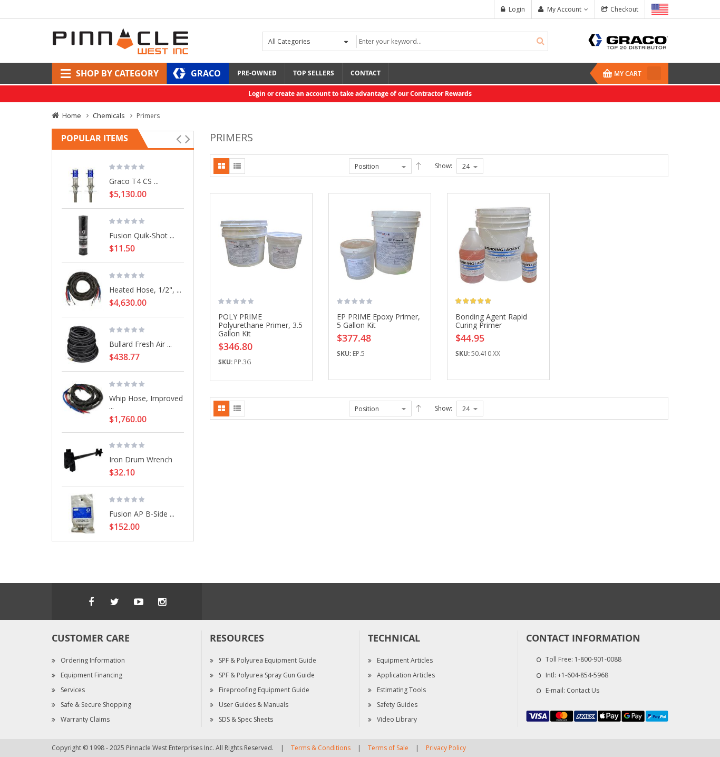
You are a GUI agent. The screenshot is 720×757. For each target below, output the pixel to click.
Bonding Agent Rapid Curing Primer (491, 321)
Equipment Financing (91, 675)
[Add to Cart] (300, 217)
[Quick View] (300, 254)
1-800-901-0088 (598, 659)
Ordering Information (93, 660)
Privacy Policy (446, 747)
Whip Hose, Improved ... (146, 402)
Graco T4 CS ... (134, 181)
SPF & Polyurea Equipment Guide (267, 660)
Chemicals (109, 115)
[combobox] (451, 41)
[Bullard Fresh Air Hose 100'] (83, 344)
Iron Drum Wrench (140, 459)
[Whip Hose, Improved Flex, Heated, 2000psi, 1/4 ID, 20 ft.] (83, 398)
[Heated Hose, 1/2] (83, 290)
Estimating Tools (401, 689)
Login (517, 9)
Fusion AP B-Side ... (141, 513)
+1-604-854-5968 (583, 675)
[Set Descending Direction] (418, 166)
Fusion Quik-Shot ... (141, 235)
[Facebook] (91, 601)
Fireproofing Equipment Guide (264, 689)
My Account (564, 9)
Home (71, 115)
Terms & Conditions (321, 747)
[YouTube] (138, 601)
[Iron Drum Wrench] (83, 460)
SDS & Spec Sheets (246, 719)
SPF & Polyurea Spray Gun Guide (267, 675)
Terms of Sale (388, 747)
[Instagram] (162, 601)
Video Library (397, 719)
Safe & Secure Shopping (96, 704)
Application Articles (406, 675)
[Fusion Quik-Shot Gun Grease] (83, 236)
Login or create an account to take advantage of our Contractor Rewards (360, 93)
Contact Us (583, 690)
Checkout (624, 9)
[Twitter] (114, 601)
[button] (300, 236)
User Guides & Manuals (253, 704)
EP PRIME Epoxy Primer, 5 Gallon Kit (378, 321)
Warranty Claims (85, 719)
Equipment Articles (405, 660)
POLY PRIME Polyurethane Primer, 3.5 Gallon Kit (260, 325)
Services (73, 689)
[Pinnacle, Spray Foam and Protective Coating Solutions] (120, 40)
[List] (237, 166)
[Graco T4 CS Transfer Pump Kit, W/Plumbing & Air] (83, 181)
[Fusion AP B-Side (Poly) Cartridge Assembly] (83, 514)
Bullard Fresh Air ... (140, 343)
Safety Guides (397, 704)
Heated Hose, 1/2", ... (145, 289)
